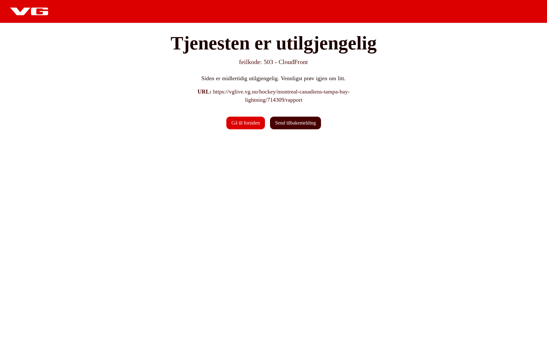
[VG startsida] (29, 11)
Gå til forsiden (245, 123)
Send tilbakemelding (295, 123)
